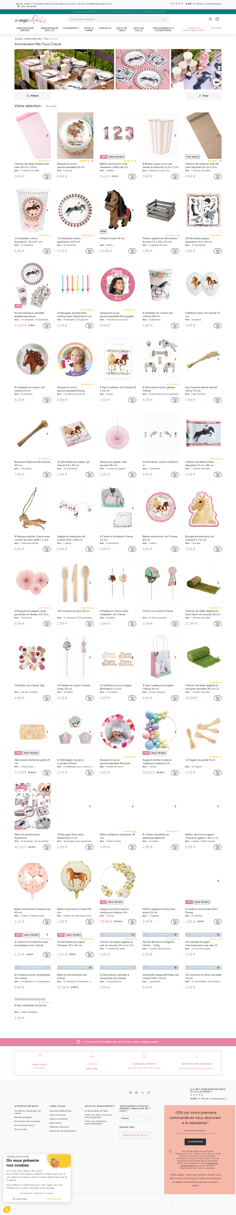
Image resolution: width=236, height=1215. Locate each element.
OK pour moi (54, 1199)
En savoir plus (20, 1199)
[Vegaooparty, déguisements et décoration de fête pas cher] (30, 18)
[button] (7, 1209)
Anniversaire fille (33, 39)
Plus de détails (29, 6)
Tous (46, 39)
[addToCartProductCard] (47, 177)
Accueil (18, 39)
